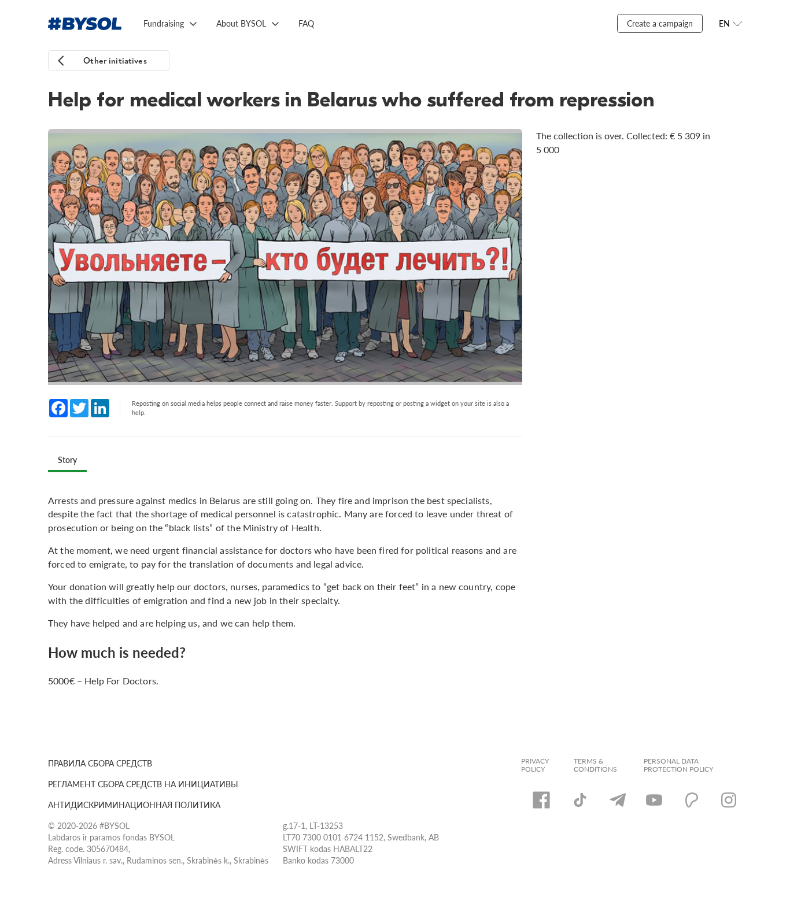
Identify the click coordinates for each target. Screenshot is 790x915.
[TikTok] (580, 800)
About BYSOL (241, 23)
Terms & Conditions (595, 765)
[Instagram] (728, 800)
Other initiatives (115, 60)
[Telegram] (618, 800)
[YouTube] (654, 800)
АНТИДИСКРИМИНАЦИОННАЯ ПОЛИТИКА (134, 804)
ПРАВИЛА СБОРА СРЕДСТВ (100, 763)
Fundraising (163, 23)
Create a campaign (660, 23)
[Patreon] (692, 800)
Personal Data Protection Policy (678, 765)
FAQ (306, 23)
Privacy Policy (535, 765)
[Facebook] (541, 800)
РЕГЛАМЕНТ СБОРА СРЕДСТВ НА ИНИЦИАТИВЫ (143, 784)
